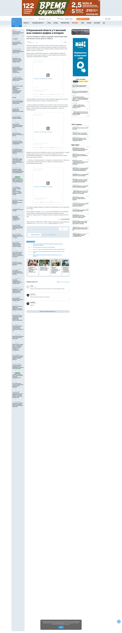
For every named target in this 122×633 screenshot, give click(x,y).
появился (43, 211)
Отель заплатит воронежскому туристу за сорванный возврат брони (17, 126)
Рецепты (16, 250)
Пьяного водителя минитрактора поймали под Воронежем (17, 79)
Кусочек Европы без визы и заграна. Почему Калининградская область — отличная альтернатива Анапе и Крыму (16, 191)
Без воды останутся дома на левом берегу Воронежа (17, 263)
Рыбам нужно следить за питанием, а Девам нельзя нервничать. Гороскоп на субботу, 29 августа (17, 161)
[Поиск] (108, 22)
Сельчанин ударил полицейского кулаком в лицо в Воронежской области (17, 227)
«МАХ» (45, 222)
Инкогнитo (33, 294)
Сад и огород (17, 208)
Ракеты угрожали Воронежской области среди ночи (17, 43)
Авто (16, 198)
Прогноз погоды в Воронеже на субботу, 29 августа (17, 134)
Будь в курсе (17, 66)
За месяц (86, 81)
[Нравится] (29, 229)
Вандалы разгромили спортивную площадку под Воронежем (17, 142)
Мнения (89, 23)
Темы (82, 23)
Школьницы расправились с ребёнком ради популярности (16, 218)
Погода (56, 23)
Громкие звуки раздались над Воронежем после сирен (17, 110)
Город (49, 23)
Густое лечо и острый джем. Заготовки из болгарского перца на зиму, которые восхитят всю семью (17, 254)
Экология (25, 26)
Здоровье (17, 324)
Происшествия (65, 23)
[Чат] (119, 621)
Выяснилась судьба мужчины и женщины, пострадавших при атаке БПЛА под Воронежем (17, 171)
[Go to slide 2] (80, 35)
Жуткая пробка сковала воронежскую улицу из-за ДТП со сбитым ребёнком (17, 357)
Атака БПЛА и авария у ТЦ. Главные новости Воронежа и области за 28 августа (17, 151)
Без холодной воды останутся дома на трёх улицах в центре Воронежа (17, 385)
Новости (26, 23)
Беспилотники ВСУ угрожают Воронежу (17, 118)
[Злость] (50, 229)
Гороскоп (16, 157)
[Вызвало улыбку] (33, 229)
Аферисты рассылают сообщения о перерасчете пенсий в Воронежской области (17, 308)
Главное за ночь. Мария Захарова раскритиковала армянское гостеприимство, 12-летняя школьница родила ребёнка (17, 89)
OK (61, 627)
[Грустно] (45, 229)
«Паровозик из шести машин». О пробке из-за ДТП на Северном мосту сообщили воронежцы (17, 180)
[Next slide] (69, 268)
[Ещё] (104, 23)
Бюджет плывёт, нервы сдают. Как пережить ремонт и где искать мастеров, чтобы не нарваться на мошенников (17, 347)
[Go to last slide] (26, 268)
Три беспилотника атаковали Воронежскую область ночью (18, 51)
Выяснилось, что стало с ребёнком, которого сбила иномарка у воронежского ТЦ (17, 291)
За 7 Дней (81, 81)
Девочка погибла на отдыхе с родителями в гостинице (17, 236)
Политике (67, 622)
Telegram (35, 223)
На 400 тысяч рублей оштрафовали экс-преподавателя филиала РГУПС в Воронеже (17, 367)
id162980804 (32, 302)
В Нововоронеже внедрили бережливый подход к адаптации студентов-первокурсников (17, 70)
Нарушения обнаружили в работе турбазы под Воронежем (18, 337)
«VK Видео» (61, 223)
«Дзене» (46, 223)
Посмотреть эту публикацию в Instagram (43, 78)
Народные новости (37, 23)
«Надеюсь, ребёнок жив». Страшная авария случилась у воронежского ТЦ (17, 376)
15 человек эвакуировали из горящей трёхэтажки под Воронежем (17, 281)
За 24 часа (76, 81)
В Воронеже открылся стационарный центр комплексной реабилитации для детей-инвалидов (17, 318)
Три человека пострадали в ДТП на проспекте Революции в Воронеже (17, 272)
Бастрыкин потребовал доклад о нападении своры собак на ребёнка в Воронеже (17, 405)
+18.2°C (62, 19)
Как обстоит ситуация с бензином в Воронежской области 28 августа (17, 202)
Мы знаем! (97, 23)
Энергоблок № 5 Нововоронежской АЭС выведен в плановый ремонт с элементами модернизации (17, 395)
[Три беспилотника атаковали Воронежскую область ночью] (18, 33)
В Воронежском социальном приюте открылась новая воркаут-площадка (16, 245)
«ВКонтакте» (40, 223)
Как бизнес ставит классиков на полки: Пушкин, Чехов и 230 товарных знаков (16, 60)
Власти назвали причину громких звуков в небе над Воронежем (17, 102)
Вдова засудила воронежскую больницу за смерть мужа (17, 299)
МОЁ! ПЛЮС (75, 23)
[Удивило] (41, 229)
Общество (17, 84)
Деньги (16, 57)
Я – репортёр (17, 177)
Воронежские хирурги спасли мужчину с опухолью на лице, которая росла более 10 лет (17, 328)
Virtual (31, 285)
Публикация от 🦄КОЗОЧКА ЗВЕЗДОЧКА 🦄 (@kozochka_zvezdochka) (48, 94)
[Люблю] (37, 229)
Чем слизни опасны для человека (17, 210)
